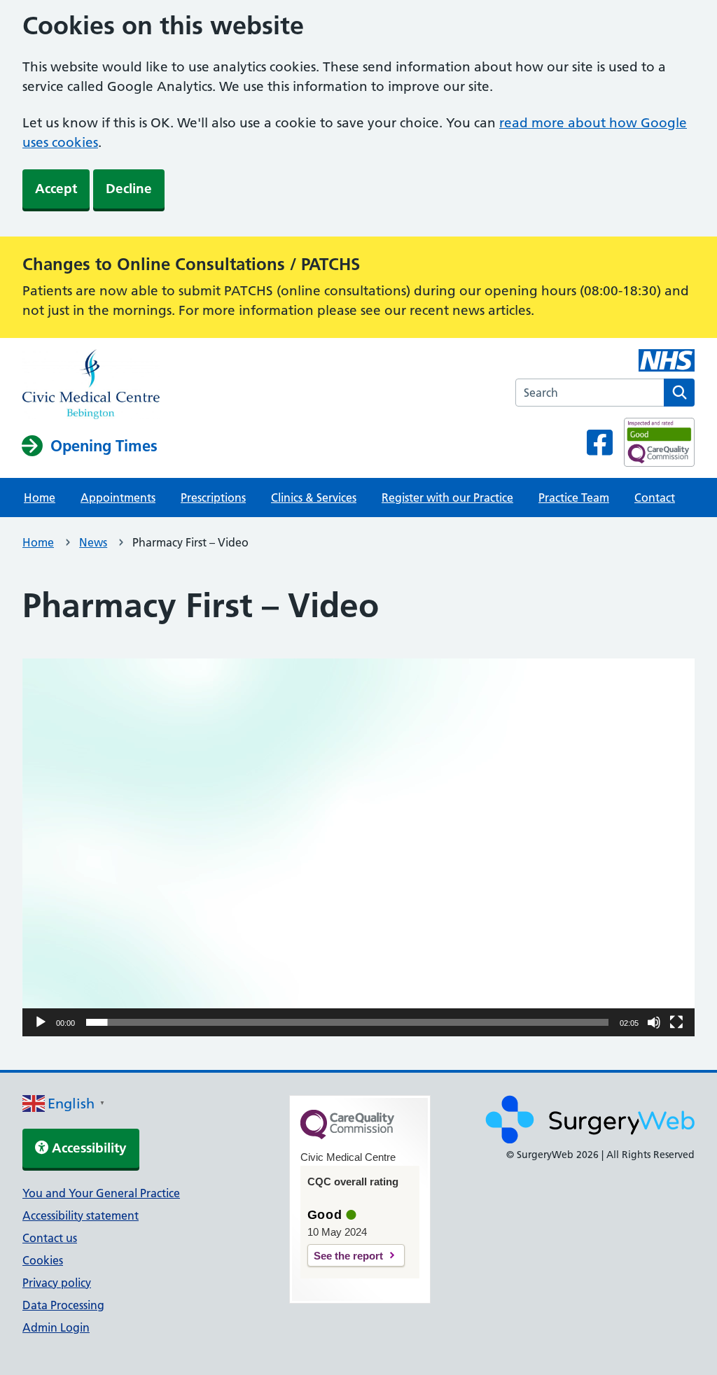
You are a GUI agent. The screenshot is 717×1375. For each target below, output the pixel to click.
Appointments (118, 498)
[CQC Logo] (347, 1135)
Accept (56, 189)
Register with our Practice (447, 498)
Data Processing (63, 1305)
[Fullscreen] (676, 1022)
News (93, 542)
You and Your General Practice (101, 1193)
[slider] (347, 1022)
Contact (654, 498)
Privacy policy (56, 1283)
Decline (129, 189)
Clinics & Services (313, 498)
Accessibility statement (80, 1215)
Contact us (49, 1238)
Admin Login (56, 1327)
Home (39, 498)
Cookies (42, 1260)
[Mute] (654, 1022)
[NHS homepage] (91, 385)
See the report (348, 1256)
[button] (358, 847)
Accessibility (87, 1148)
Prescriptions (213, 498)
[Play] (41, 1022)
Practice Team (573, 498)
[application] (358, 847)
